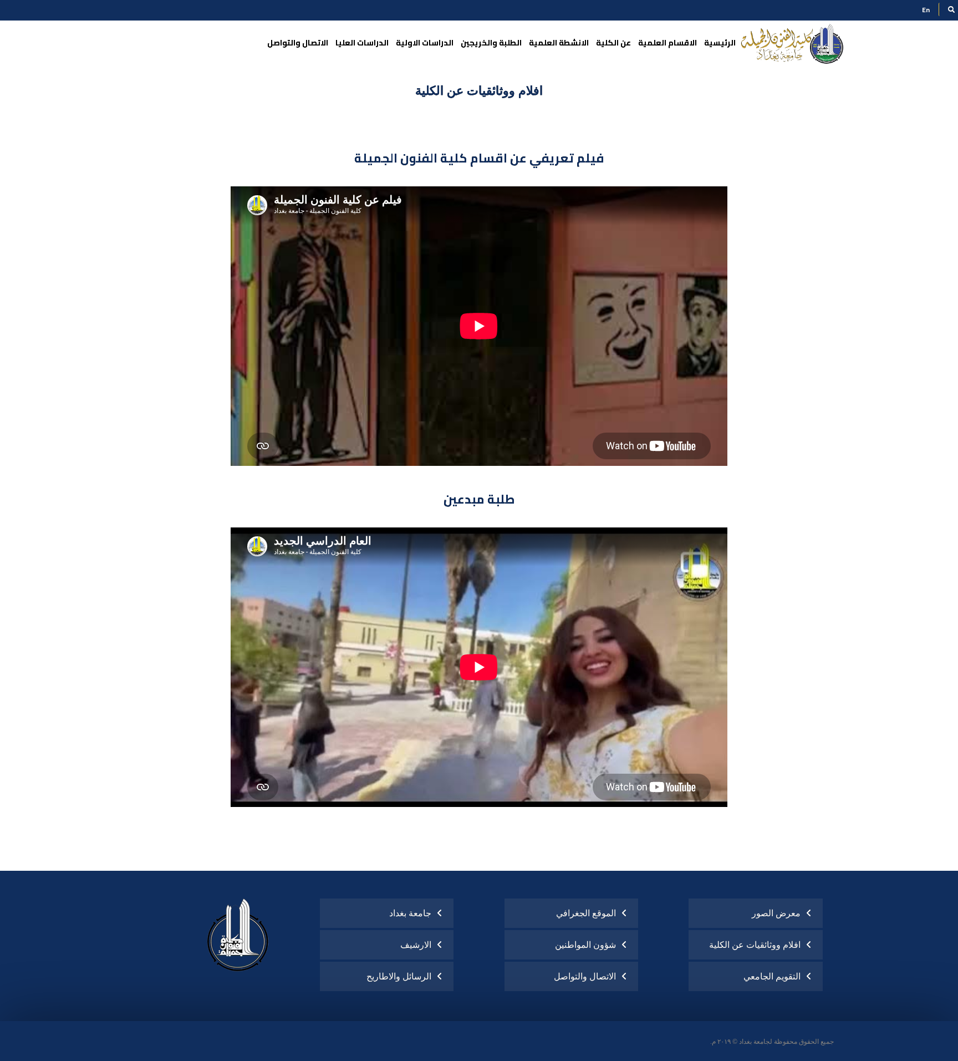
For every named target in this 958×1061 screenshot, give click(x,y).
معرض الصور (776, 913)
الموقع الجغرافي (586, 913)
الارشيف (415, 945)
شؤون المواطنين (585, 945)
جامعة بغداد (410, 913)
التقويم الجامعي (772, 976)
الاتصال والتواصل (585, 976)
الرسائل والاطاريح (398, 976)
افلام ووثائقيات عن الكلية (755, 945)
